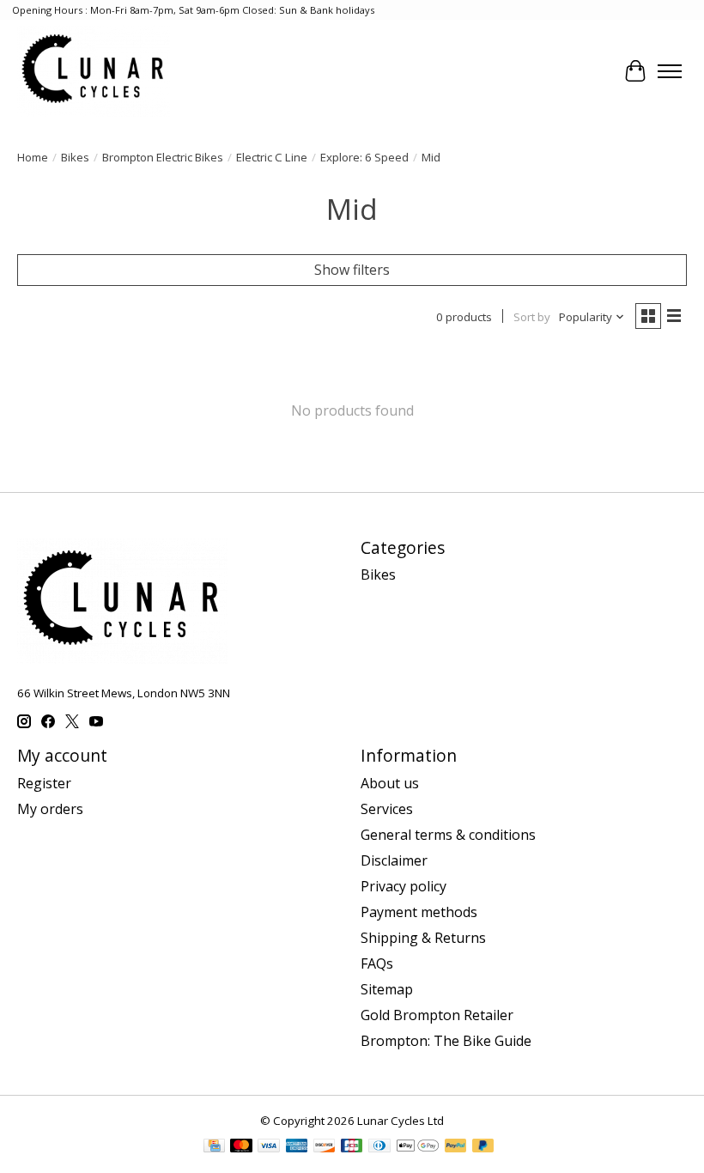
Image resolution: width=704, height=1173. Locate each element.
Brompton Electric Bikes (162, 157)
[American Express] (297, 1147)
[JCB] (352, 1147)
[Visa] (269, 1147)
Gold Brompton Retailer (437, 1015)
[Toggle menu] (669, 71)
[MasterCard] (241, 1147)
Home (32, 157)
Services (387, 808)
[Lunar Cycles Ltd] (93, 71)
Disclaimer (394, 860)
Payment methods (419, 912)
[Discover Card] (324, 1147)
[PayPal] (456, 1147)
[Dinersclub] (379, 1147)
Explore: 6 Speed (364, 157)
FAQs (377, 963)
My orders (50, 808)
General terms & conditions (448, 834)
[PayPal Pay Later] (483, 1147)
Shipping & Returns (423, 937)
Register (44, 783)
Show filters (352, 269)
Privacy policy (403, 886)
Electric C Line (271, 157)
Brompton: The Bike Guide (446, 1040)
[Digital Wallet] (418, 1147)
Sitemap (387, 989)
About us (390, 783)
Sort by (531, 317)
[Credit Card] (214, 1147)
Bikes (75, 157)
